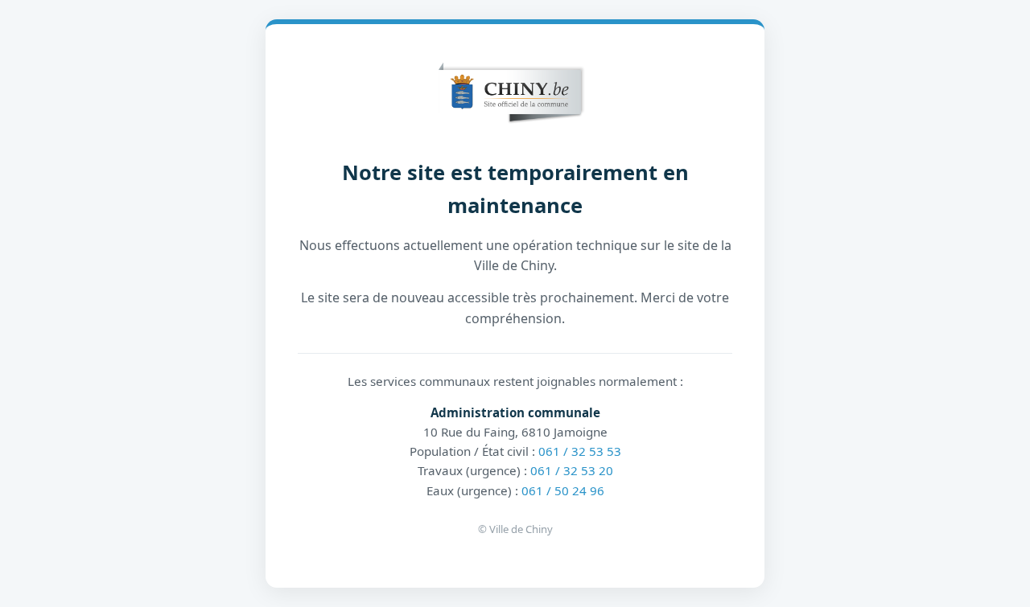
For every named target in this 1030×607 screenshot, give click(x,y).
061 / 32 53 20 (571, 470)
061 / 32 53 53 (579, 451)
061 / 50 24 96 (562, 490)
